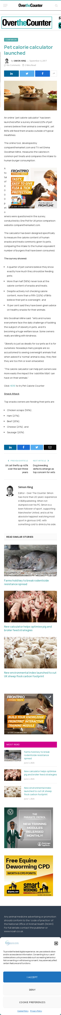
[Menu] (5, 5)
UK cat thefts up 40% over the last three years (16, 469)
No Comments (13, 65)
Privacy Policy (36, 1011)
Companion (11, 40)
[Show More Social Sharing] (54, 73)
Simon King (20, 60)
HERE (12, 385)
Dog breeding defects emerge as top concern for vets (44, 469)
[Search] (56, 5)
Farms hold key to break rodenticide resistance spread (26, 582)
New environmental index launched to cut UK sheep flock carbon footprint (30, 674)
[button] (56, 943)
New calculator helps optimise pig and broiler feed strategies (28, 628)
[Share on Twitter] (27, 73)
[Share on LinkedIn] (11, 73)
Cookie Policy (22, 1011)
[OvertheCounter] (30, 5)
